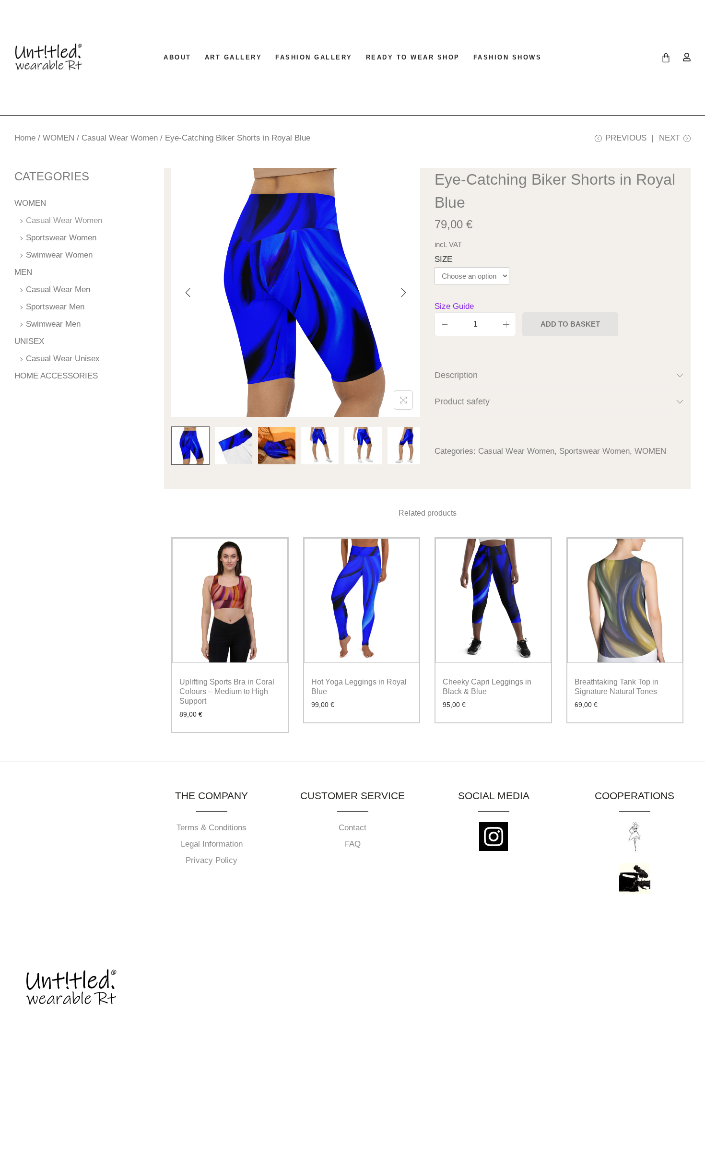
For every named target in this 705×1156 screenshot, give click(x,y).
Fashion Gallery (313, 57)
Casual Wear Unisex (63, 358)
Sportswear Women (594, 451)
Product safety (462, 401)
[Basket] (665, 58)
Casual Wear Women (120, 137)
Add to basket (570, 324)
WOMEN (58, 137)
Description (456, 375)
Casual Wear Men (58, 289)
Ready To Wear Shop (413, 57)
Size (443, 259)
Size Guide (454, 306)
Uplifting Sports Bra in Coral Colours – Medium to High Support (226, 691)
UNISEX (29, 341)
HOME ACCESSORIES (56, 375)
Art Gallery (233, 57)
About (177, 57)
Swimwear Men (53, 324)
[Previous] (188, 293)
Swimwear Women (59, 255)
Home (24, 137)
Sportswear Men (55, 306)
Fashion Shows (507, 57)
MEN (23, 272)
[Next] (403, 293)
